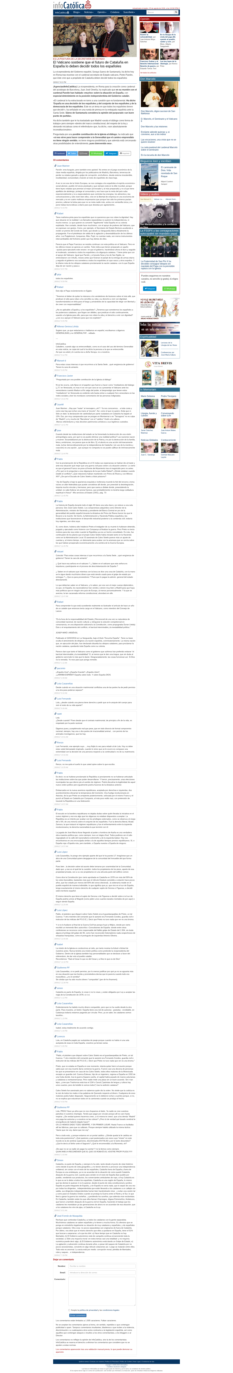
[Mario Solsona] (149, 404)
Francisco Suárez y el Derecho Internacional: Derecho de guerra (149, 63)
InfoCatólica (61, 12)
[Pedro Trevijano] (169, 404)
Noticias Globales (149, 440)
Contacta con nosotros (97, 1361)
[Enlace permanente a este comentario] (55, 166)
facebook (117, 1366)
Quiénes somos (84, 1361)
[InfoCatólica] (72, 4)
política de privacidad (89, 1310)
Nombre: (62, 1266)
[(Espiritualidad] (149, 348)
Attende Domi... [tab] (171, 199)
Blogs (76, 12)
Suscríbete (128, 12)
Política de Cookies (126, 1361)
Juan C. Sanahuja (148, 455)
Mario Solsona (148, 396)
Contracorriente (168, 440)
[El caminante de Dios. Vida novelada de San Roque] (149, 177)
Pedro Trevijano (168, 396)
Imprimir (125, 153)
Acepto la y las (95, 1310)
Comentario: (60, 1279)
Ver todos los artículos (148, 73)
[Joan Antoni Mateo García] (169, 423)
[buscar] (176, 12)
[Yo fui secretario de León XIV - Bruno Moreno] (159, 309)
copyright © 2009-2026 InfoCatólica (116, 1365)
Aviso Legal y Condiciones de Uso (143, 1361)
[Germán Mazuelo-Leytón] (169, 448)
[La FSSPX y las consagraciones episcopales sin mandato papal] (159, 247)
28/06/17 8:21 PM (59, 82)
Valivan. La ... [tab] (159, 199)
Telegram (111, 153)
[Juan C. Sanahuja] (149, 448)
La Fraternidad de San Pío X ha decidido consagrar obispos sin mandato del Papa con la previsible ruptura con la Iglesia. (158, 265)
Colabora (114, 12)
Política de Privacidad (112, 1361)
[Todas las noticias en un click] (159, 328)
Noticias (88, 12)
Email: (63, 1272)
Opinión (101, 12)
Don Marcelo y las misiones (154, 126)
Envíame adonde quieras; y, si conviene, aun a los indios (155, 133)
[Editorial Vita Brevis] (159, 373)
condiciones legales (111, 1310)
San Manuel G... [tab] (146, 199)
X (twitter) (110, 1366)
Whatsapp (97, 153)
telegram (123, 1366)
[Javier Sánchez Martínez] (149, 423)
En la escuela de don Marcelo (155, 155)
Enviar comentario (78, 1315)
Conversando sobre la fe (167, 414)
